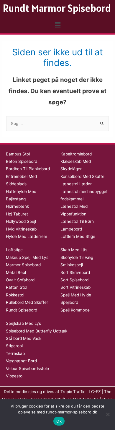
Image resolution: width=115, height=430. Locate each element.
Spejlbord (69, 302)
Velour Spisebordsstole (27, 368)
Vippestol (14, 376)
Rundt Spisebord (21, 310)
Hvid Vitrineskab (21, 229)
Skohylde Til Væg (76, 257)
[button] (57, 24)
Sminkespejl (71, 264)
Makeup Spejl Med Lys (27, 257)
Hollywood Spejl (21, 221)
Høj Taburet (17, 214)
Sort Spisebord (74, 280)
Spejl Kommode (75, 310)
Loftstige (14, 249)
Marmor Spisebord (23, 264)
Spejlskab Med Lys (23, 323)
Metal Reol (16, 272)
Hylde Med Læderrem (26, 236)
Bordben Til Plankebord (28, 168)
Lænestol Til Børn (77, 221)
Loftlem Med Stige (77, 236)
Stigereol (14, 345)
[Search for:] (57, 123)
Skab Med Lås (73, 249)
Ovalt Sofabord (20, 280)
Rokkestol (15, 295)
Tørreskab (15, 353)
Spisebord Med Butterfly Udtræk (36, 331)
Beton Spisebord (21, 161)
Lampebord (71, 229)
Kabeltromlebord (76, 154)
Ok (59, 421)
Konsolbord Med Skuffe (82, 176)
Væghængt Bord (21, 360)
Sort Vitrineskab (75, 287)
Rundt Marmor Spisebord (57, 8)
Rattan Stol (16, 287)
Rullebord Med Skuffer (27, 302)
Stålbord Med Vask (23, 338)
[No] (108, 414)
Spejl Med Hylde (75, 295)
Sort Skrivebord (75, 272)
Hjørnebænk (17, 206)
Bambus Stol (18, 154)
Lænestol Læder (76, 183)
